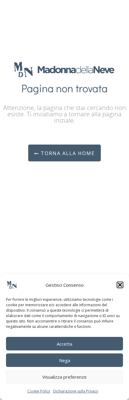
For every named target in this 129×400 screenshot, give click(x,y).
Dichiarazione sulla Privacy (75, 391)
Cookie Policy (38, 391)
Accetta (64, 344)
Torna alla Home (67, 153)
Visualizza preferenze (64, 377)
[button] (120, 285)
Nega (64, 360)
